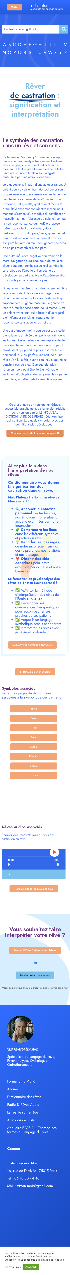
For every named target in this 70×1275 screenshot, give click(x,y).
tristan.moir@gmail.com (35, 1185)
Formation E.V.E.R (21, 1081)
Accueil (13, 1089)
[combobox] (30, 29)
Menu (14, 7)
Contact (13, 1149)
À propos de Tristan (22, 1120)
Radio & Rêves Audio (23, 1104)
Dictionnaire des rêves (24, 1096)
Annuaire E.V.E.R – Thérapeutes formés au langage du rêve (32, 1130)
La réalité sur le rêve (22, 1112)
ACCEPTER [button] (30, 1267)
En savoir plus (13, 1267)
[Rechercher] (63, 29)
